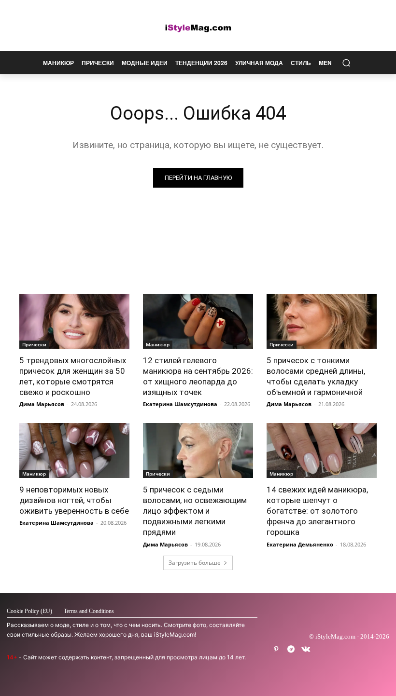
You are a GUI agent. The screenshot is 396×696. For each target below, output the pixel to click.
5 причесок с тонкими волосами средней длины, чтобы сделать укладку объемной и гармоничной (316, 376)
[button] (346, 63)
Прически (34, 344)
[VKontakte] (306, 649)
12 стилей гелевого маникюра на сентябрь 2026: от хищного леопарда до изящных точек (198, 376)
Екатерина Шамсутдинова (180, 404)
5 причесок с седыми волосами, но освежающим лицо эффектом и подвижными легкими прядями (195, 511)
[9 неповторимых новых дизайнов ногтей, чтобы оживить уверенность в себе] (74, 450)
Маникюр (158, 344)
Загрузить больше (195, 563)
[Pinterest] (276, 649)
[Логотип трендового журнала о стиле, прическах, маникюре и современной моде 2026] (198, 28)
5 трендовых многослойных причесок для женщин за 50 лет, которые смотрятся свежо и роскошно (72, 376)
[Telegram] (291, 649)
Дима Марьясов (41, 404)
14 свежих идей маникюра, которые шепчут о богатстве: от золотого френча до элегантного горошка (317, 511)
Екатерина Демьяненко (300, 544)
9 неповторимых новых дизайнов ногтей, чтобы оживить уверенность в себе (74, 500)
